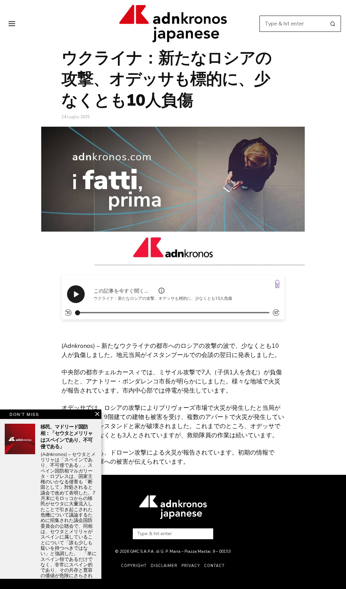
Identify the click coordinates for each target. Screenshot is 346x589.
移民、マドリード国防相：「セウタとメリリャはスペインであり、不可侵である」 (67, 437)
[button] (333, 24)
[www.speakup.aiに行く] (277, 284)
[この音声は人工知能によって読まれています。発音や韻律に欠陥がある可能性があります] (161, 291)
